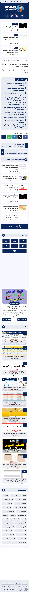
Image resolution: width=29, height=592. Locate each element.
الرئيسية (25, 583)
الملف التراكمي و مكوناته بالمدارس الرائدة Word (13, 108)
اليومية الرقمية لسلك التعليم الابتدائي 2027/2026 (14, 388)
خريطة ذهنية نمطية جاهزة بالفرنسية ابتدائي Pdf (14, 465)
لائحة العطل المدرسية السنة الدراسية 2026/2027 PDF (15, 104)
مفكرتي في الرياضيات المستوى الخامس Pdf (14, 121)
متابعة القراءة (8, 319)
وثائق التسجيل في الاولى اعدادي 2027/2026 (14, 94)
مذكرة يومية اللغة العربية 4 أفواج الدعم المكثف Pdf (10, 51)
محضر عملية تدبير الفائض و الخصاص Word (10, 186)
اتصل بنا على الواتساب (7, 583)
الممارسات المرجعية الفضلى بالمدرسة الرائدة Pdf (15, 89)
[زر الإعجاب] (5, 64)
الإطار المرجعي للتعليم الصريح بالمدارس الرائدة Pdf (14, 307)
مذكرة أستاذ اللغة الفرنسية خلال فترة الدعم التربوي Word (10, 39)
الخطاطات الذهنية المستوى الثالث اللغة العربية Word (10, 207)
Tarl (15, 34)
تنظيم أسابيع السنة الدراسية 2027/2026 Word (14, 403)
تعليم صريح (14, 23)
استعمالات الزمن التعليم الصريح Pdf (14, 451)
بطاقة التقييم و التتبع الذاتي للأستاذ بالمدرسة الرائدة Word (10, 167)
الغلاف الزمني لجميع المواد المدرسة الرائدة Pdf (14, 357)
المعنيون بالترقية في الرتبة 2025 (14, 117)
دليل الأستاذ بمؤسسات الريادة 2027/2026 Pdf (11, 216)
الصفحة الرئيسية (24, 60)
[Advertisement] (14, 271)
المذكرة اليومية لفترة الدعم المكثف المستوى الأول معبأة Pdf (14, 419)
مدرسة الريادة (21, 319)
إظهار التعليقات (13, 226)
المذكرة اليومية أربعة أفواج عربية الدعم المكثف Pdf (14, 480)
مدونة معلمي (6, 590)
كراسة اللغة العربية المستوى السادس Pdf (15, 84)
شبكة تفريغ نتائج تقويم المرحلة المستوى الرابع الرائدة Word (14, 99)
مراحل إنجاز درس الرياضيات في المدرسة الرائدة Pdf (10, 177)
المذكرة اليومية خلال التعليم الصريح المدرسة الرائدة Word (10, 197)
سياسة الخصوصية (22, 586)
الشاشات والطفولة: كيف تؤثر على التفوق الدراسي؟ (14, 126)
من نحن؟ (18, 583)
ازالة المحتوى (5, 586)
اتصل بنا (13, 586)
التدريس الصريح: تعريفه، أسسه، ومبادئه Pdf (11, 27)
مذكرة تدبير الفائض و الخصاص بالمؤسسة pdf (14, 342)
